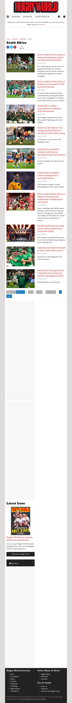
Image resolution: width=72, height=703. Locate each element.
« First (19, 292)
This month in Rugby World (20, 554)
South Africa (22, 39)
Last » (9, 296)
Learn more (42, 24)
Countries (15, 39)
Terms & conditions (25, 699)
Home (8, 39)
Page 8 (30, 39)
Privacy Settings (42, 699)
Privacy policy (34, 699)
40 (54, 292)
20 (47, 292)
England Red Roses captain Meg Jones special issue (19, 538)
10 (40, 292)
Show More (14, 563)
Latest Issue (15, 503)
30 (50, 292)
